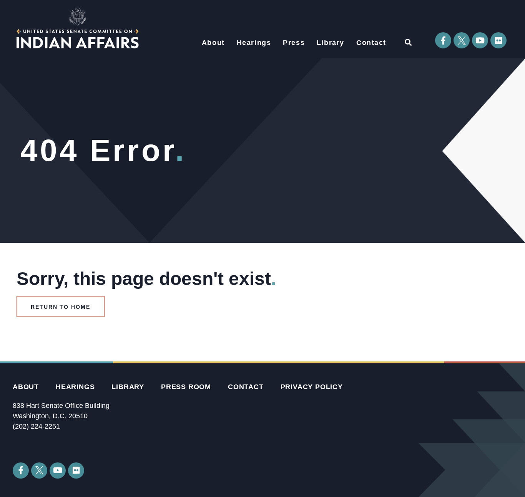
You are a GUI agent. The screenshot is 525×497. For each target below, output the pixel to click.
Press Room (186, 387)
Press (294, 42)
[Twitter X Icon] (462, 40)
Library (330, 42)
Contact (371, 42)
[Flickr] (498, 40)
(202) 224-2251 (36, 426)
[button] (408, 42)
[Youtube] (480, 40)
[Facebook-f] (443, 40)
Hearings (254, 42)
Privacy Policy (312, 387)
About (213, 42)
